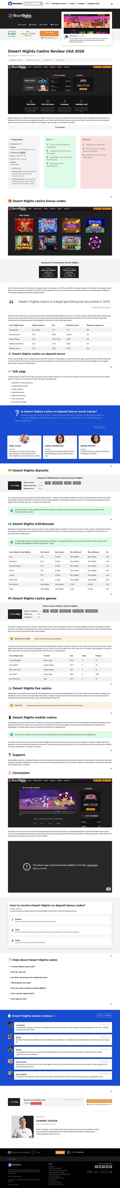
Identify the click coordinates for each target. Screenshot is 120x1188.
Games (72, 4)
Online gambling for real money (58, 1170)
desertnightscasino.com (50, 38)
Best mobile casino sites (56, 1184)
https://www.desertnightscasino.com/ (22, 149)
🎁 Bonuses (22, 25)
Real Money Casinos (59, 4)
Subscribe (60, 1152)
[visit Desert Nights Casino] (14, 485)
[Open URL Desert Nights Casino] (14, 1101)
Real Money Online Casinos (27, 55)
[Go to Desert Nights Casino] (20, 16)
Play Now (49, 33)
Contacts (51, 1166)
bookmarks (80, 1152)
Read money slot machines (57, 1178)
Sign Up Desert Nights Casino (98, 1101)
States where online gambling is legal (59, 1174)
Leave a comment (104, 1015)
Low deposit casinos (55, 1182)
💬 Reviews (55, 25)
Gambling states (94, 4)
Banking (81, 4)
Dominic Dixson (36, 60)
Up (111, 196)
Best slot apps (53, 1180)
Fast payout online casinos (57, 1172)
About (50, 1164)
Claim (48, 275)
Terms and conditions (13, 1184)
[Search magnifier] (41, 3)
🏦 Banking (32, 25)
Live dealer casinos (54, 1176)
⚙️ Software (43, 25)
